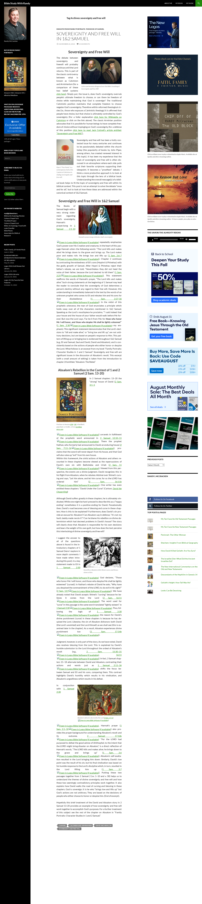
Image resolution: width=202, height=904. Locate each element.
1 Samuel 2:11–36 (109, 665)
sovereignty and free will (69, 829)
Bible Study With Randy (17, 3)
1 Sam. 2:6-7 (115, 255)
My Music (190, 3)
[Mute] (187, 239)
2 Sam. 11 (115, 465)
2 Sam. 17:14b (106, 631)
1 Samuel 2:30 (68, 567)
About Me (168, 3)
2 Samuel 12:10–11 (111, 438)
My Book (179, 3)
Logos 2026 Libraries (11, 274)
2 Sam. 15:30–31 (104, 651)
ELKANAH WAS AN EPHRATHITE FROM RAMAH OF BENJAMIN (15, 257)
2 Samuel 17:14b (104, 736)
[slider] (193, 239)
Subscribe (9, 194)
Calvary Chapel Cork (11, 223)
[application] (172, 239)
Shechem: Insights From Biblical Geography (179, 543)
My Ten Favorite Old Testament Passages (178, 519)
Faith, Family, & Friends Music (14, 250)
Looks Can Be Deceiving (171, 590)
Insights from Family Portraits (70, 29)
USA (71, 424)
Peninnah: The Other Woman (173, 535)
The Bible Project (10, 221)
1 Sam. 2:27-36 (106, 298)
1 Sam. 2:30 (63, 325)
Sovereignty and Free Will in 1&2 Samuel (88, 36)
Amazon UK (19, 93)
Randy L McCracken (157, 476)
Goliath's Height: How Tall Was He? (176, 582)
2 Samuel (62, 825)
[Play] (152, 239)
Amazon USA (9, 93)
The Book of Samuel (95, 29)
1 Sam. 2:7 (111, 769)
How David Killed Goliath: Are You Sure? (178, 551)
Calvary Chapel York (11, 218)
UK (75, 424)
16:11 (119, 655)
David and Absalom (104, 825)
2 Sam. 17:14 (108, 718)
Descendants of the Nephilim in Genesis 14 (179, 574)
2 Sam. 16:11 (112, 597)
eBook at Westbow (11, 95)
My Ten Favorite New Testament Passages (178, 527)
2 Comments (84, 44)
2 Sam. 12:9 (63, 591)
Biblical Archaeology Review (14, 216)
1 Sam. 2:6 (112, 752)
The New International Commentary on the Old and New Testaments (179, 567)
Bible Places (8, 231)
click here (61, 94)
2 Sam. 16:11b (105, 481)
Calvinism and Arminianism (81, 825)
